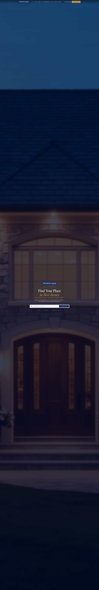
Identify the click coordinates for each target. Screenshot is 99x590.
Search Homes (64, 306)
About (52, 1)
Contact (59, 1)
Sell (42, 1)
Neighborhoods (47, 1)
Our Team (55, 1)
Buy (36, 1)
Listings (39, 1)
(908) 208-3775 (68, 1)
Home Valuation (76, 1)
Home (33, 1)
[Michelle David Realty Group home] (24, 2)
